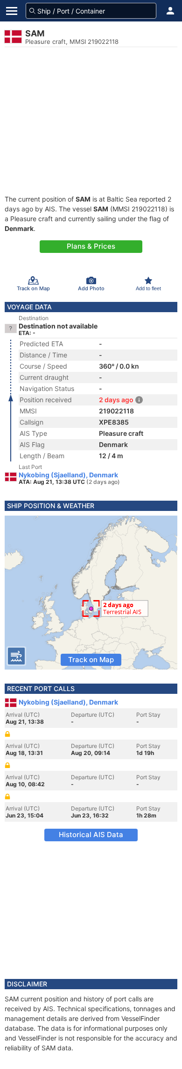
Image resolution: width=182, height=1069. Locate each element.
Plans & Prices (91, 246)
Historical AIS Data (91, 834)
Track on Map (91, 659)
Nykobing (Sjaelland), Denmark (68, 475)
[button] (170, 10)
